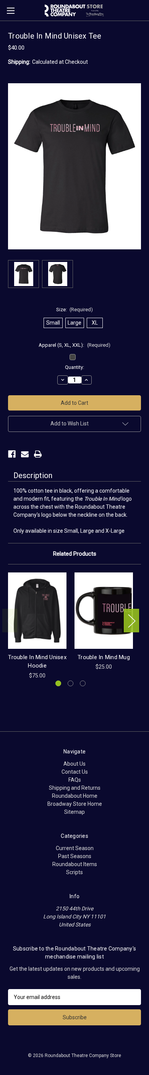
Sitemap (74, 812)
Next (131, 620)
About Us (74, 764)
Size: (74, 309)
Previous (10, 620)
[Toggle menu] (10, 10)
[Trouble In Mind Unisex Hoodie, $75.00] (37, 611)
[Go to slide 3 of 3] (83, 683)
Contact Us (75, 772)
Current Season (75, 848)
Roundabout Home (74, 796)
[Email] (25, 454)
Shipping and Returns (74, 788)
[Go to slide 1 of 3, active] (58, 683)
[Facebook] (12, 454)
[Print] (38, 454)
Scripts (74, 872)
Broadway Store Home (74, 804)
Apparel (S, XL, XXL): (74, 345)
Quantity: (74, 367)
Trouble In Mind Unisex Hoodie (37, 661)
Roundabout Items (74, 864)
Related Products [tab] (74, 553)
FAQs (74, 780)
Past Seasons (74, 856)
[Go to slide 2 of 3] (70, 683)
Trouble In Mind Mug (104, 657)
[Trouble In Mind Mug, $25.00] (104, 611)
